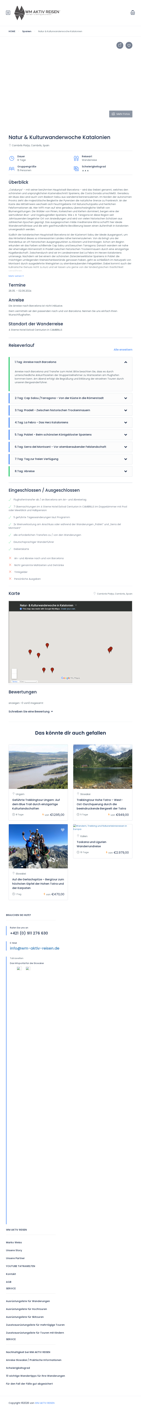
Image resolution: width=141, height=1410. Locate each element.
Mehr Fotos (123, 114)
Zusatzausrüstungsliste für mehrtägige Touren (35, 1325)
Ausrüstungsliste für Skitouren (25, 1317)
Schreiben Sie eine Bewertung (29, 711)
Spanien (26, 31)
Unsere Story (14, 1250)
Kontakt (11, 1274)
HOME (12, 31)
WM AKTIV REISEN (45, 1403)
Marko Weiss (14, 1242)
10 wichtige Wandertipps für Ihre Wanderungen (35, 1376)
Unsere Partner (15, 1258)
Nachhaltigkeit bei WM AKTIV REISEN (28, 1352)
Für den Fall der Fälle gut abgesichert (29, 1383)
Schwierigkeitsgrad (18, 1368)
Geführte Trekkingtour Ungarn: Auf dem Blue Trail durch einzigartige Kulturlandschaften (36, 804)
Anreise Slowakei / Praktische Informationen (33, 1360)
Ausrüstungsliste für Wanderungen (28, 1301)
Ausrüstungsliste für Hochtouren (26, 1309)
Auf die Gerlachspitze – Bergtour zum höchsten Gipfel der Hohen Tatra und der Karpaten (38, 883)
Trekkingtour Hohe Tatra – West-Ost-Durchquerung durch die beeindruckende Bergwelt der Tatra (101, 804)
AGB (8, 1282)
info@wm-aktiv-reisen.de (34, 948)
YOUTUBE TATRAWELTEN (20, 1266)
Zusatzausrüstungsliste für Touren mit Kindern (35, 1332)
